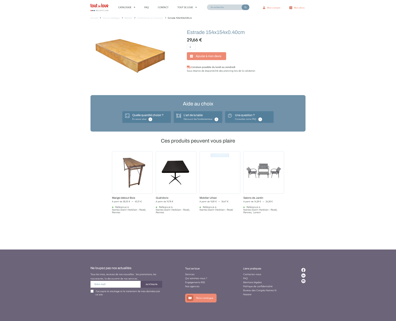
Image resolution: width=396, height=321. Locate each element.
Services (189, 274)
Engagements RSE (195, 282)
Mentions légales (252, 282)
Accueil (94, 18)
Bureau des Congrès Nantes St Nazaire (260, 292)
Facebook (303, 270)
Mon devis (299, 7)
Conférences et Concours (150, 18)
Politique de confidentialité (258, 286)
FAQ (146, 7)
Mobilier (129, 18)
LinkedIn (303, 275)
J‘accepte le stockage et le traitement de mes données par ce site (127, 293)
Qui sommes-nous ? (196, 278)
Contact (163, 7)
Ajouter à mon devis (208, 56)
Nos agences (192, 286)
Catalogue (124, 7)
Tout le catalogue (111, 18)
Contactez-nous (252, 274)
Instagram (303, 281)
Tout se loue (185, 7)
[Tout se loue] (99, 8)
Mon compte (273, 7)
